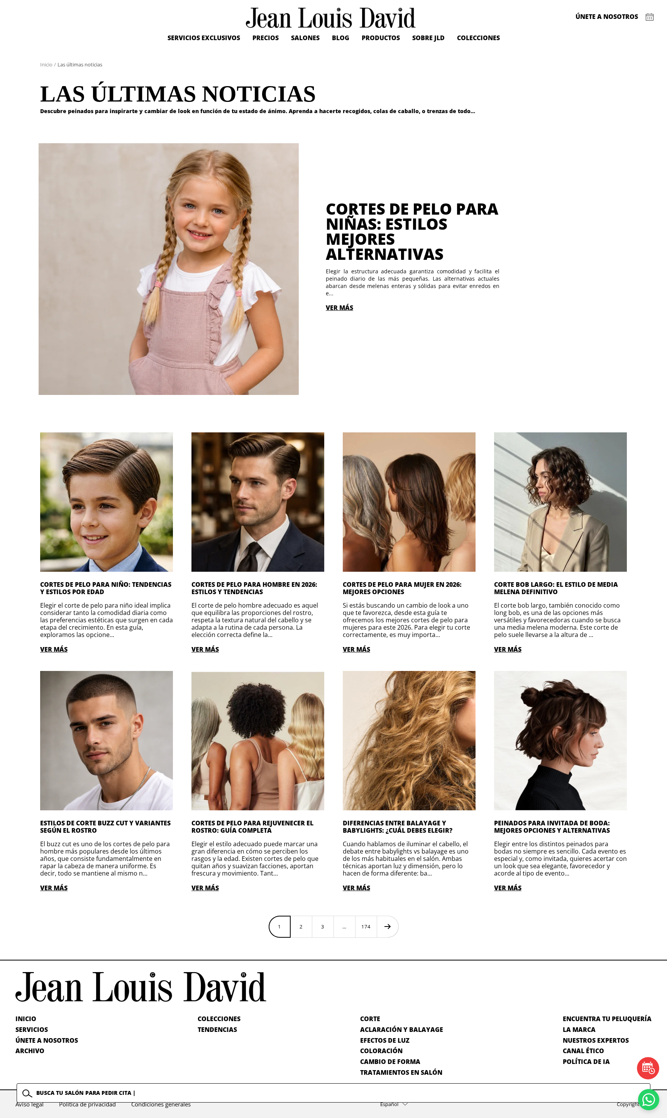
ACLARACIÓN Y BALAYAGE (401, 1029)
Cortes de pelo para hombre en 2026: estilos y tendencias (254, 588)
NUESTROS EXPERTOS (596, 1040)
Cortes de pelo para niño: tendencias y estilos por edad (105, 588)
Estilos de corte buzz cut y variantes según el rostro (105, 827)
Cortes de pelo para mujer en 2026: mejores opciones (402, 588)
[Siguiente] (387, 926)
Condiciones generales (161, 1104)
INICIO (25, 1019)
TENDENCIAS (217, 1029)
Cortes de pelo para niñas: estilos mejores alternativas (412, 231)
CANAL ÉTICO (583, 1051)
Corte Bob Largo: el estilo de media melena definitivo (556, 588)
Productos (381, 38)
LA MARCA (579, 1029)
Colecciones (478, 38)
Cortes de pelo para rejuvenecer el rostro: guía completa (252, 827)
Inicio (46, 64)
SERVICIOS (31, 1029)
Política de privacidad (87, 1104)
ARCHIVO (29, 1051)
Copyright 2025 (634, 1104)
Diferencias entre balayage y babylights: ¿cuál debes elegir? (397, 827)
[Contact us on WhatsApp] (648, 1099)
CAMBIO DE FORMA (390, 1061)
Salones (305, 38)
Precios (265, 38)
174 (366, 926)
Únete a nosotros (607, 16)
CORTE (370, 1019)
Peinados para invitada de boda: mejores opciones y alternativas (552, 827)
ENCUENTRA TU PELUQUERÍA (607, 1019)
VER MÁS (339, 307)
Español (389, 1104)
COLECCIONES (219, 1019)
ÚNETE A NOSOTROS (46, 1040)
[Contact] (650, 17)
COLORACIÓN (381, 1051)
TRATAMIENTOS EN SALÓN (401, 1072)
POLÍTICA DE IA (586, 1061)
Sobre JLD (428, 38)
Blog (340, 38)
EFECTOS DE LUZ (385, 1040)
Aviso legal (29, 1104)
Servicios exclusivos (204, 38)
